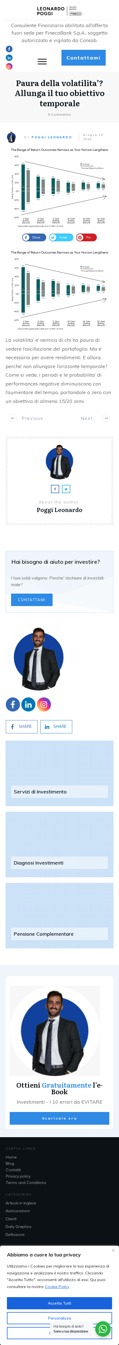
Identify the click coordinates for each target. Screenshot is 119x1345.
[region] (59, 1295)
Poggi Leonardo (52, 137)
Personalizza (59, 1318)
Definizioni (15, 1234)
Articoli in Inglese (21, 1203)
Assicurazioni (18, 1210)
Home (11, 1157)
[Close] (113, 1250)
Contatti (13, 1169)
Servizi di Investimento (40, 791)
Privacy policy (18, 1176)
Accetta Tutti (59, 1303)
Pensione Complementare (44, 934)
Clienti (11, 1218)
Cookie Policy (57, 1286)
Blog (10, 1163)
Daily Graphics (19, 1226)
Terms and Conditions (26, 1182)
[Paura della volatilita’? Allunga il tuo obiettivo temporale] (59, 187)
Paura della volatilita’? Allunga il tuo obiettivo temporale (60, 93)
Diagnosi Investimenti (38, 863)
